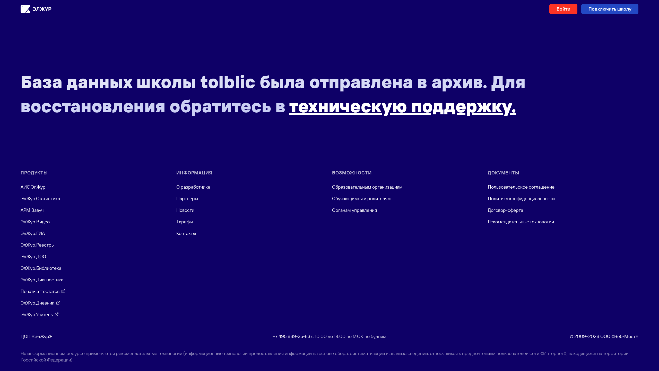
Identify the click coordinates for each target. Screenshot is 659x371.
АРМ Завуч (32, 210)
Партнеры (187, 198)
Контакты (186, 233)
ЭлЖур (36, 9)
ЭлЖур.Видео (35, 222)
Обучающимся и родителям (361, 198)
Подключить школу (609, 9)
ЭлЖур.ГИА (33, 233)
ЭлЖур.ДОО (33, 256)
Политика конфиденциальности (521, 198)
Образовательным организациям (367, 187)
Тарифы (184, 222)
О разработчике (193, 187)
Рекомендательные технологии (521, 222)
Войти (563, 9)
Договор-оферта (505, 210)
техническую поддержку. (402, 106)
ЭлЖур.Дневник (37, 303)
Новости (185, 210)
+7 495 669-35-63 (291, 336)
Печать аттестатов (40, 291)
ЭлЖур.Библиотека (41, 268)
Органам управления (354, 210)
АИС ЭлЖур (33, 187)
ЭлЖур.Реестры (38, 245)
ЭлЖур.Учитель (37, 314)
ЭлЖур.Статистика (40, 198)
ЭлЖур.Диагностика (42, 280)
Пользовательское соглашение (521, 187)
